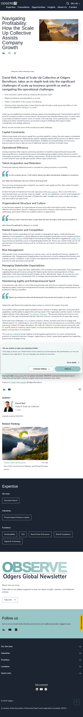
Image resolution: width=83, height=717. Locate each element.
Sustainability (9, 534)
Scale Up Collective (13, 334)
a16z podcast (52, 192)
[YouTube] (10, 630)
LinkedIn (23, 382)
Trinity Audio (22, 71)
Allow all (68, 369)
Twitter (13, 382)
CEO (23, 534)
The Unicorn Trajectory (38, 314)
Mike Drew (18, 238)
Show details (71, 362)
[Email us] (9, 389)
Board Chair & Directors (40, 534)
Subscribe (8, 600)
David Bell (20, 403)
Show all (26, 500)
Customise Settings (40, 369)
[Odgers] (9, 3)
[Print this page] (15, 53)
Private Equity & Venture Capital (16, 517)
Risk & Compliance (63, 534)
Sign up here (19, 376)
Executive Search (10, 500)
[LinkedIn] (3, 53)
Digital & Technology (12, 541)
